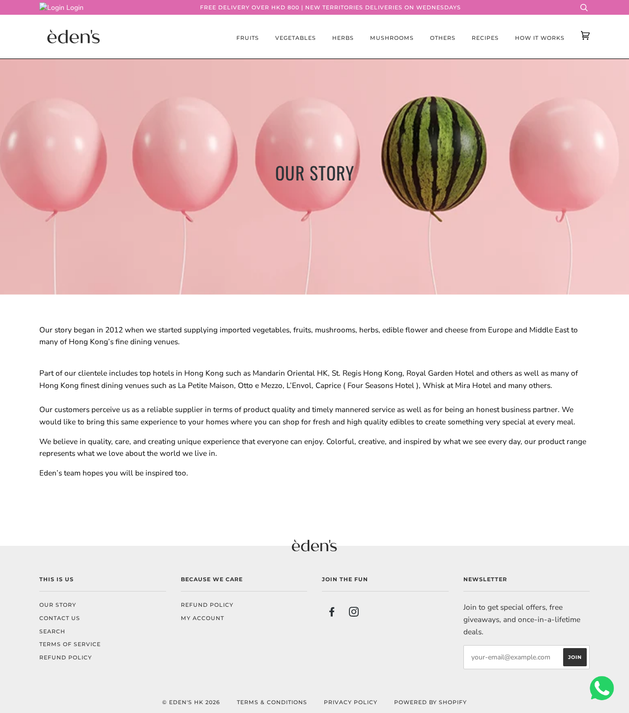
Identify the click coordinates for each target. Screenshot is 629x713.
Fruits (247, 37)
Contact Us (59, 618)
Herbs (343, 37)
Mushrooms (392, 37)
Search (52, 631)
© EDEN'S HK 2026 (191, 702)
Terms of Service (70, 644)
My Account (202, 618)
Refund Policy (207, 604)
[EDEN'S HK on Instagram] (354, 613)
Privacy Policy (350, 702)
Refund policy (65, 657)
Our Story (57, 604)
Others (443, 37)
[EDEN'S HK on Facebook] (332, 613)
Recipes (485, 37)
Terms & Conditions (272, 702)
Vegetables (295, 37)
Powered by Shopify (430, 702)
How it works (540, 37)
